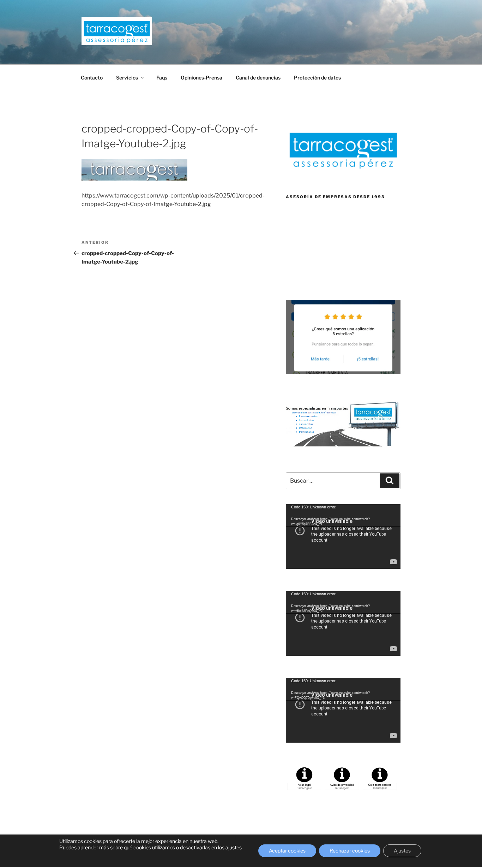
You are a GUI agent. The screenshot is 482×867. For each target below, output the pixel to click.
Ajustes (402, 851)
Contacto (92, 78)
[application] (343, 536)
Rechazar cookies (350, 851)
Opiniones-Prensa (201, 78)
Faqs (161, 78)
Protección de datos (317, 78)
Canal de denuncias (258, 78)
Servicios (127, 78)
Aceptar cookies (287, 851)
